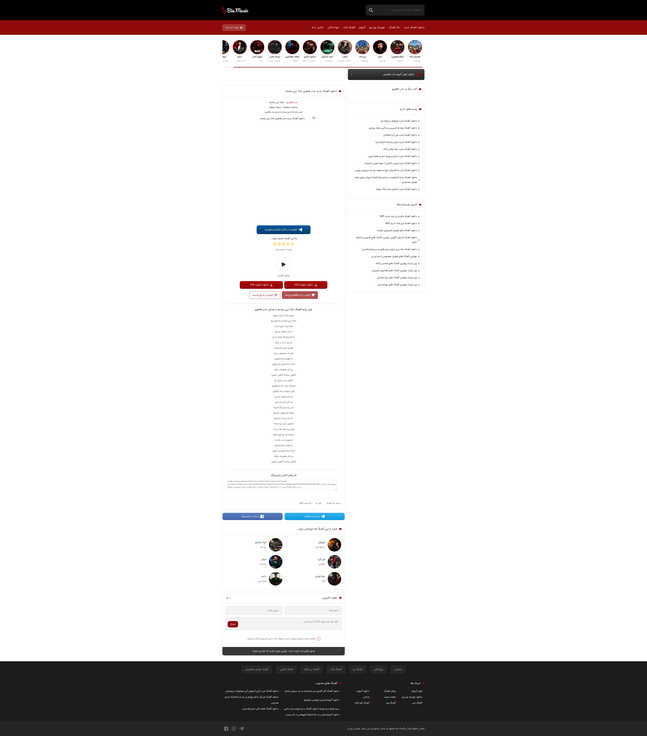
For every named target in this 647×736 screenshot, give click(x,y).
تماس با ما (318, 27)
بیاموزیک (235, 10)
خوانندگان (333, 27)
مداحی (366, 697)
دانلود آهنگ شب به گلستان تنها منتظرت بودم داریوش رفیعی (386, 170)
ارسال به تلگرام (312, 516)
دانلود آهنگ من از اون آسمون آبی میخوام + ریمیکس (252, 691)
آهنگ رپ (358, 669)
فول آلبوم (417, 691)
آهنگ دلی (417, 703)
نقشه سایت (390, 697)
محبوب (398, 669)
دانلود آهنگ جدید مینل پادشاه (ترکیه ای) (396, 142)
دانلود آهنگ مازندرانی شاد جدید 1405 (398, 216)
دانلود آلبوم (363, 691)
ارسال (233, 624)
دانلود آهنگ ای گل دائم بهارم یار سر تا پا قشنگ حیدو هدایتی (252, 700)
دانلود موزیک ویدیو (412, 697)
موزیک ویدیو (377, 27)
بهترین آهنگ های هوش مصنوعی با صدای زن (394, 256)
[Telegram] (241, 729)
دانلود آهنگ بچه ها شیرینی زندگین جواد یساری (393, 128)
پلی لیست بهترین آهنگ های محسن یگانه (396, 263)
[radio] (292, 244)
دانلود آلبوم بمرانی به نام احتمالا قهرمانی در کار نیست (312, 715)
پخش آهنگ (390, 691)
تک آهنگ (394, 27)
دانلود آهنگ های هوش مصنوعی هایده (397, 230)
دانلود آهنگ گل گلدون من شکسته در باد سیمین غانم (312, 691)
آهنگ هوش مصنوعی (257, 669)
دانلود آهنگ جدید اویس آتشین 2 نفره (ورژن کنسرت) (390, 163)
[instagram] (234, 729)
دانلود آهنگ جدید (414, 27)
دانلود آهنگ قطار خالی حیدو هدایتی (260, 709)
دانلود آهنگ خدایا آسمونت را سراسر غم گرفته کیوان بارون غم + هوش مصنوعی (385, 180)
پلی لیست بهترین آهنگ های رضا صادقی (397, 278)
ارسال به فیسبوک (250, 516)
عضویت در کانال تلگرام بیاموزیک (281, 230)
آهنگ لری (391, 703)
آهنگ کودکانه (362, 703)
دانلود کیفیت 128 (259, 285)
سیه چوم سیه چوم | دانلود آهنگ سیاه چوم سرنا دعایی (311, 709)
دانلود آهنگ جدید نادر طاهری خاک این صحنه (311, 91)
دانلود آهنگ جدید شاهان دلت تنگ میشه (396, 189)
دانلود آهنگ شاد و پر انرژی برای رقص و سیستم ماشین (389, 249)
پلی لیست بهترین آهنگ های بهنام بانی (397, 285)
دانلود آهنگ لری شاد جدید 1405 (401, 223)
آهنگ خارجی (286, 669)
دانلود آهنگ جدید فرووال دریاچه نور (399, 121)
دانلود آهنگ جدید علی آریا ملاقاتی (400, 135)
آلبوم (362, 27)
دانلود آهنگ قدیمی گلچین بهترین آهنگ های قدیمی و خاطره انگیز (386, 240)
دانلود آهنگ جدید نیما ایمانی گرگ (400, 149)
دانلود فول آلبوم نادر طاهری (398, 74)
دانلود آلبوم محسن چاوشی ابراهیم (321, 700)
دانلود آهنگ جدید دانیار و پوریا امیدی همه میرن (392, 156)
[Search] (371, 10)
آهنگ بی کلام (311, 669)
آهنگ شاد (349, 27)
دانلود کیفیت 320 (303, 285)
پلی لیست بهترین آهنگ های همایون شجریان (394, 270)
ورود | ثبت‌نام (232, 27)
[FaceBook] (226, 729)
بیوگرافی (378, 669)
